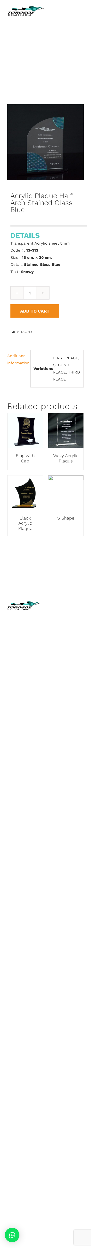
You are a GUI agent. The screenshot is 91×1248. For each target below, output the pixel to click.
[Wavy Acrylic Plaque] (66, 416)
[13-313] (45, 142)
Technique (59, 631)
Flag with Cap (25, 458)
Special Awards (21, 780)
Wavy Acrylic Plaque (66, 458)
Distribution (61, 660)
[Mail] (79, 718)
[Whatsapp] (70, 718)
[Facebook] (53, 718)
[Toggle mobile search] (73, 17)
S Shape (65, 518)
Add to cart (35, 311)
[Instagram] (62, 718)
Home (55, 617)
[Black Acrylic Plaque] (25, 479)
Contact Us (60, 667)
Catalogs (58, 638)
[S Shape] (66, 479)
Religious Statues (66, 646)
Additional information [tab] (17, 359)
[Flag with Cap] (25, 416)
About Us (58, 624)
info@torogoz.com (24, 676)
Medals (14, 744)
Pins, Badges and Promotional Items (23, 794)
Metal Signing (20, 815)
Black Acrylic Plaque (25, 523)
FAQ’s (55, 696)
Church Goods (63, 653)
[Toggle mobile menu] (82, 17)
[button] (12, 1235)
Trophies (15, 737)
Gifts (11, 808)
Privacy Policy (62, 688)
